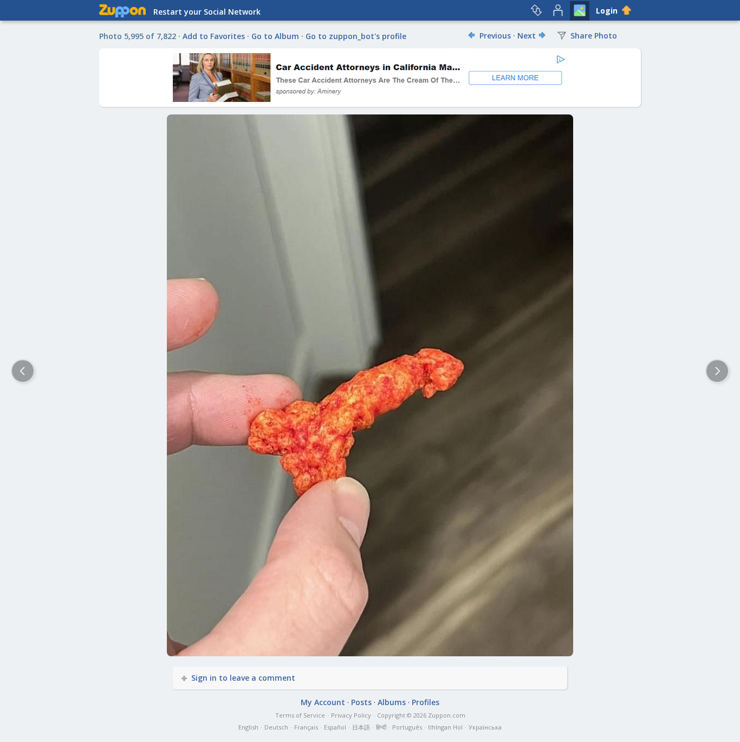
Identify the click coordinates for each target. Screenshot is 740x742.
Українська (485, 727)
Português (407, 727)
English (248, 727)
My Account (323, 702)
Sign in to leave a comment (243, 678)
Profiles (425, 702)
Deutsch (276, 727)
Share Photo (592, 35)
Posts (361, 702)
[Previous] (23, 371)
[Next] (717, 371)
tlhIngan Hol (445, 727)
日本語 (361, 727)
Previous (495, 35)
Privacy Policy (351, 715)
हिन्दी (381, 727)
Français (306, 727)
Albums (392, 702)
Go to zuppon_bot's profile (356, 36)
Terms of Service (300, 715)
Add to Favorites (214, 36)
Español (335, 727)
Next (526, 35)
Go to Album (275, 36)
